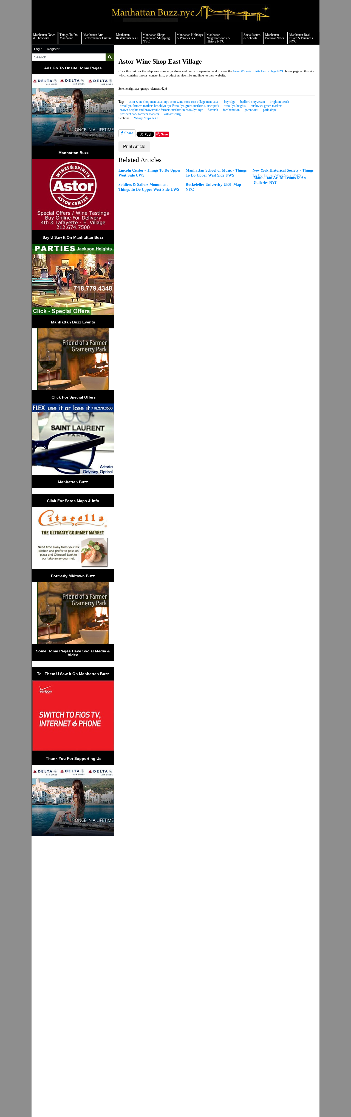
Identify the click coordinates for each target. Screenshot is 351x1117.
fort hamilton (231, 110)
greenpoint (251, 110)
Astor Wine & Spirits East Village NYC (258, 71)
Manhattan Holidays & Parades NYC (190, 36)
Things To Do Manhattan (69, 36)
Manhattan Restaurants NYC (127, 36)
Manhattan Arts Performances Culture (97, 36)
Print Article (134, 146)
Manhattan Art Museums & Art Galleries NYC (280, 180)
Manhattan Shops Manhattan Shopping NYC (156, 38)
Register (53, 49)
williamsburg (172, 114)
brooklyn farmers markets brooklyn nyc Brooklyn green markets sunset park (169, 106)
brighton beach (279, 102)
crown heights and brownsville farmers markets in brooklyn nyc (161, 110)
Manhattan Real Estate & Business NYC (301, 38)
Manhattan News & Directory (44, 36)
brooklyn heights (235, 106)
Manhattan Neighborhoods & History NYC (218, 38)
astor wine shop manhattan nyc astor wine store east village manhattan (174, 102)
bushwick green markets (266, 106)
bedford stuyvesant (252, 102)
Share (128, 133)
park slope (269, 110)
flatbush (213, 110)
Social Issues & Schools (252, 36)
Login (38, 49)
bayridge (229, 102)
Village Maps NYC (146, 118)
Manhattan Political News (274, 36)
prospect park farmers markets (139, 114)
